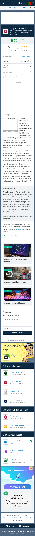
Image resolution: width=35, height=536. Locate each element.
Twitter (11, 526)
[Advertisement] (17, 18)
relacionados (20, 229)
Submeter (29, 518)
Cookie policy (18, 518)
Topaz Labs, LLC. (27, 56)
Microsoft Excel (15, 460)
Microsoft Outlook (16, 441)
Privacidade (7, 518)
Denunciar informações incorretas (14, 77)
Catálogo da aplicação (12, 515)
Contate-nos (19, 521)
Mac (2, 8)
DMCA (25, 515)
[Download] (31, 441)
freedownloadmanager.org (20, 531)
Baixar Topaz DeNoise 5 (13, 236)
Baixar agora (19, 39)
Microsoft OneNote (16, 450)
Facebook (25, 526)
